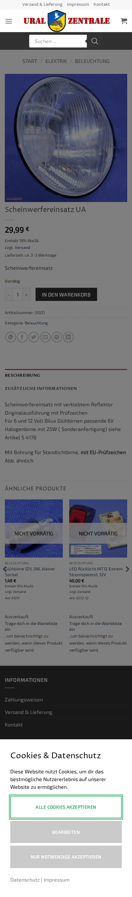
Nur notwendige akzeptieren (66, 856)
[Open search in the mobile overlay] (66, 41)
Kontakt (102, 4)
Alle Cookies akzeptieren (66, 807)
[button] (8, 21)
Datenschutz (25, 879)
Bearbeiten (66, 832)
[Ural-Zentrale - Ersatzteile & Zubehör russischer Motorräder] (66, 21)
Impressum (78, 4)
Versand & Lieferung (42, 4)
